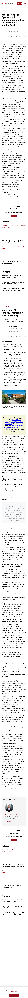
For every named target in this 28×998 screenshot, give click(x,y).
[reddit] (16, 36)
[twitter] (14, 36)
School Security (6, 306)
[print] (25, 36)
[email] (19, 36)
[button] (3, 3)
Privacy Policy (14, 991)
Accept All (14, 995)
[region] (14, 992)
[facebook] (9, 36)
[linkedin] (11, 36)
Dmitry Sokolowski (14, 326)
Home (3, 11)
